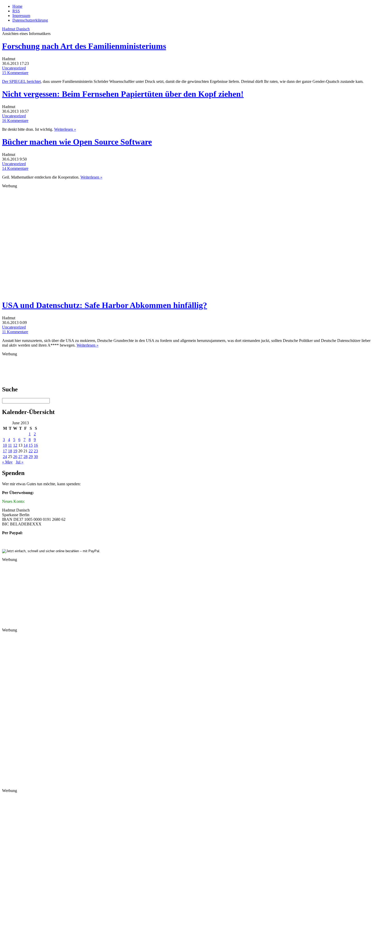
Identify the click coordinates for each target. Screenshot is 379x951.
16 (36, 445)
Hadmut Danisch (16, 29)
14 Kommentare (15, 168)
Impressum (21, 15)
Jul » (19, 462)
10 (5, 445)
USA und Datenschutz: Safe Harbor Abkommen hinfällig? (104, 305)
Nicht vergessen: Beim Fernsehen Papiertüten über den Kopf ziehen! (123, 94)
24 (5, 456)
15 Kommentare (15, 73)
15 (31, 445)
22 (31, 451)
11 (10, 445)
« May (7, 462)
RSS (16, 11)
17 (5, 451)
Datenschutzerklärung (30, 20)
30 (36, 456)
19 (15, 451)
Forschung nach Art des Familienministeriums (84, 46)
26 (15, 456)
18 (10, 451)
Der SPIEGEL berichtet (21, 81)
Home (17, 6)
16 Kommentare (15, 120)
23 (36, 451)
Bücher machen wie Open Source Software (77, 141)
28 (25, 456)
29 (31, 456)
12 (15, 445)
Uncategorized (14, 68)
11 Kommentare (15, 332)
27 (20, 456)
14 (25, 445)
